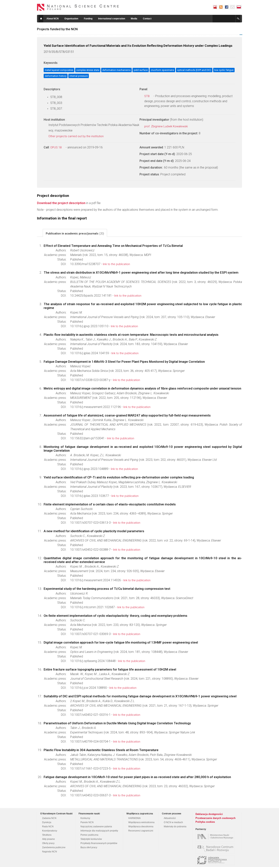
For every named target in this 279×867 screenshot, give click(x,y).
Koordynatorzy (49, 831)
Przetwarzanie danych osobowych (215, 818)
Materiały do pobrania (175, 826)
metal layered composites (59, 70)
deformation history (55, 75)
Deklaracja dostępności (209, 814)
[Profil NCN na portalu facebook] (226, 7)
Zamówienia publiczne (53, 847)
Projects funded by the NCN (57, 29)
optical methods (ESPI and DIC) (194, 70)
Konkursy (85, 818)
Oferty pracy (48, 843)
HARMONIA (134, 818)
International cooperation (111, 18)
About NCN (52, 18)
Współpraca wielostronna (141, 822)
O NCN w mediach (173, 822)
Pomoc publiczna (89, 835)
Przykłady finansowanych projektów (98, 843)
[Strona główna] (78, 7)
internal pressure (78, 75)
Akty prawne (48, 839)
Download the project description (61, 203)
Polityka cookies (205, 821)
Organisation (71, 18)
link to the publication (116, 264)
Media (134, 18)
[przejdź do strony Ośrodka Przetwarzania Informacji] (215, 860)
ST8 (147, 96)
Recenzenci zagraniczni (140, 831)
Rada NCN (48, 826)
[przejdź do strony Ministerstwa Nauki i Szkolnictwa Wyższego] (215, 837)
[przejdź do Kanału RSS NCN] (220, 7)
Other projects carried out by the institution (76, 136)
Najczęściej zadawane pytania (96, 826)
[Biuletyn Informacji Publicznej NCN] (215, 7)
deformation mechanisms (116, 70)
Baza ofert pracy (88, 847)
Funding (88, 18)
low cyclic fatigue (223, 70)
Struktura (46, 835)
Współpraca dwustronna (140, 826)
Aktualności (170, 818)
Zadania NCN (49, 818)
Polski (239, 7)
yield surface (141, 70)
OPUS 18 (56, 147)
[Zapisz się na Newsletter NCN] (232, 7)
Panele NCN (87, 822)
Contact (147, 18)
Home (41, 18)
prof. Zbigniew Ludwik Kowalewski (166, 126)
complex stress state (87, 70)
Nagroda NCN (49, 851)
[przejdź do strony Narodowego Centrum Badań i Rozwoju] (215, 848)
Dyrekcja (46, 822)
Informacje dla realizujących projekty (99, 831)
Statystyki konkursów (91, 839)
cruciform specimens (162, 70)
